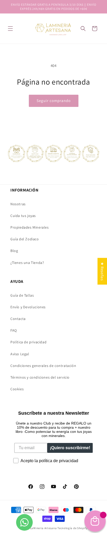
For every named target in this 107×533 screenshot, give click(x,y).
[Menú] (10, 28)
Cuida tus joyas (23, 215)
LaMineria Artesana (43, 528)
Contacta (18, 318)
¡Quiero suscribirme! (70, 448)
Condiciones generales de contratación (43, 365)
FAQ (13, 330)
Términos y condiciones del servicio (40, 377)
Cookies (17, 389)
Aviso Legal (19, 354)
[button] (83, 28)
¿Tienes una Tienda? (27, 262)
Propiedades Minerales (29, 227)
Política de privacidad (28, 342)
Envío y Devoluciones (28, 307)
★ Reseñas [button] (102, 271)
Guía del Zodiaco (24, 239)
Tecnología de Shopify (72, 528)
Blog (14, 250)
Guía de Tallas (22, 295)
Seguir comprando (54, 100)
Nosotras (18, 204)
